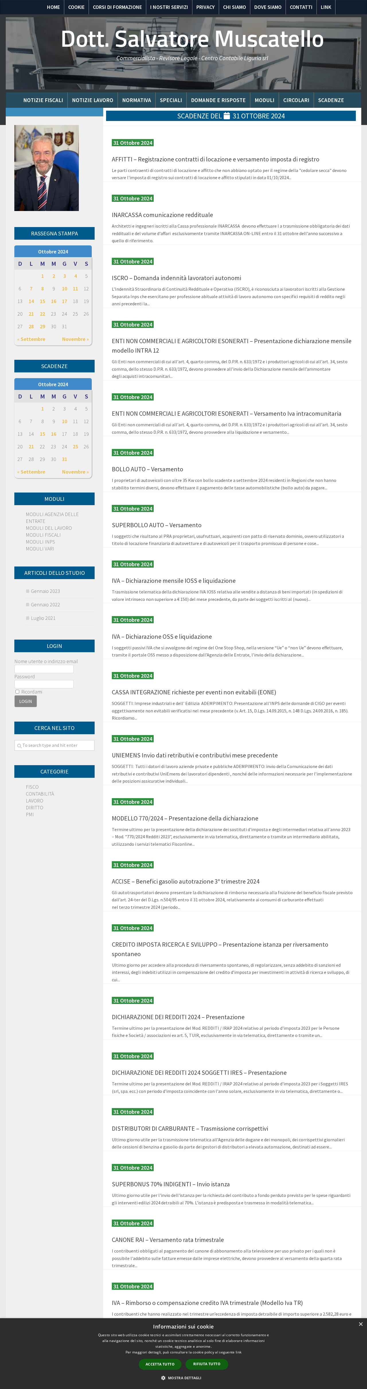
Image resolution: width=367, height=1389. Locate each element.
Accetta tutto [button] (160, 1364)
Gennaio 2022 (45, 604)
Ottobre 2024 (53, 251)
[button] (183, 1378)
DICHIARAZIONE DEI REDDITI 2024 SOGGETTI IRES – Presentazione (199, 1072)
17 (64, 301)
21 (31, 313)
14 (31, 301)
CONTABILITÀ (40, 793)
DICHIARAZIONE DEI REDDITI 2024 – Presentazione (178, 1017)
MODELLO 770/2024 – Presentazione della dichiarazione (185, 818)
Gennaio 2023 (45, 591)
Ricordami (31, 691)
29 (42, 326)
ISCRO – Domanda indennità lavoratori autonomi (176, 278)
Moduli (264, 100)
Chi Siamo (234, 7)
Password (24, 676)
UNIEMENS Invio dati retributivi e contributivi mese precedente (195, 755)
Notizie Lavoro (92, 100)
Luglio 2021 (43, 618)
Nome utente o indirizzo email (46, 661)
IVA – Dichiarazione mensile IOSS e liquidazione (174, 581)
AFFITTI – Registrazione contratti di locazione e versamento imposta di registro (215, 159)
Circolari (296, 100)
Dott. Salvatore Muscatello (192, 39)
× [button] (360, 1324)
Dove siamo (268, 7)
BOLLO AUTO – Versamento (147, 469)
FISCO (32, 787)
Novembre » (75, 339)
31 (64, 459)
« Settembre (31, 339)
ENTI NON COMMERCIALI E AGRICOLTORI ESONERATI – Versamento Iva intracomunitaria (226, 413)
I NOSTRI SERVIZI (169, 7)
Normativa (136, 100)
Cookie (76, 7)
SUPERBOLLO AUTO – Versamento (157, 525)
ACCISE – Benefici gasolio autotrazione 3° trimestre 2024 (185, 881)
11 (75, 288)
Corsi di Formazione (117, 7)
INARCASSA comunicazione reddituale (162, 215)
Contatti (301, 7)
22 (42, 313)
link (238, 1352)
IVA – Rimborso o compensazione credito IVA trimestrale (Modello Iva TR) (207, 1303)
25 (75, 446)
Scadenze (331, 100)
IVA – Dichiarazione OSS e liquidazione (162, 636)
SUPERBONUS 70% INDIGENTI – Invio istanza (171, 1184)
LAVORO (34, 800)
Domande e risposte (218, 100)
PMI (30, 814)
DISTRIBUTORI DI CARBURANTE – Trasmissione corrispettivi (190, 1128)
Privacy (205, 7)
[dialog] (183, 1353)
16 (53, 301)
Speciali (171, 100)
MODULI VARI (40, 548)
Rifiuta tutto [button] (206, 1363)
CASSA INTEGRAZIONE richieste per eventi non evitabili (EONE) (194, 692)
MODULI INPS (40, 541)
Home (53, 7)
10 (64, 288)
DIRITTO (34, 807)
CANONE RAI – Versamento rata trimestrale (168, 1240)
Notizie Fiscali (43, 100)
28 (31, 326)
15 (42, 301)
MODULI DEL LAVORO (49, 528)
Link (326, 7)
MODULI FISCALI (43, 535)
